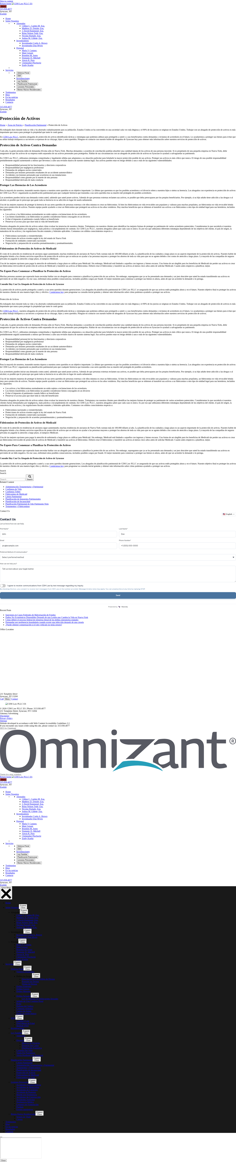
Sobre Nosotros (12, 21)
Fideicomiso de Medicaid (16, 494)
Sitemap (3, 721)
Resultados (10, 100)
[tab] (23, 72)
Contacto (9, 102)
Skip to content (6, 1)
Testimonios (10, 92)
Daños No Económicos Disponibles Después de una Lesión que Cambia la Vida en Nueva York (46, 617)
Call (2, 699)
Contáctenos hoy (56, 292)
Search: (3, 473)
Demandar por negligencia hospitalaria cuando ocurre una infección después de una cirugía (44, 622)
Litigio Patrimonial (13, 496)
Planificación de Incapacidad (17, 501)
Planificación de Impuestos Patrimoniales (23, 499)
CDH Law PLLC (10, 137)
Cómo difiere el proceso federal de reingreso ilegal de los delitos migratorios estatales (41, 620)
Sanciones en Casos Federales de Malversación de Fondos (30, 615)
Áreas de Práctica (15, 125)
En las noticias (11, 97)
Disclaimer (4, 716)
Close (3, 1161)
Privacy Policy (6, 718)
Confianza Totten (12, 491)
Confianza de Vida (13, 489)
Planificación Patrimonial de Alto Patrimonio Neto (27, 504)
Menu (3, 6)
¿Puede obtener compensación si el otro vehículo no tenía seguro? (33, 625)
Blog (7, 95)
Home (8, 18)
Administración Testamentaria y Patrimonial (24, 487)
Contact (14, 699)
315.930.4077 (6, 9)
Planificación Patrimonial (35, 125)
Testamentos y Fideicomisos (17, 506)
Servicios (9, 70)
